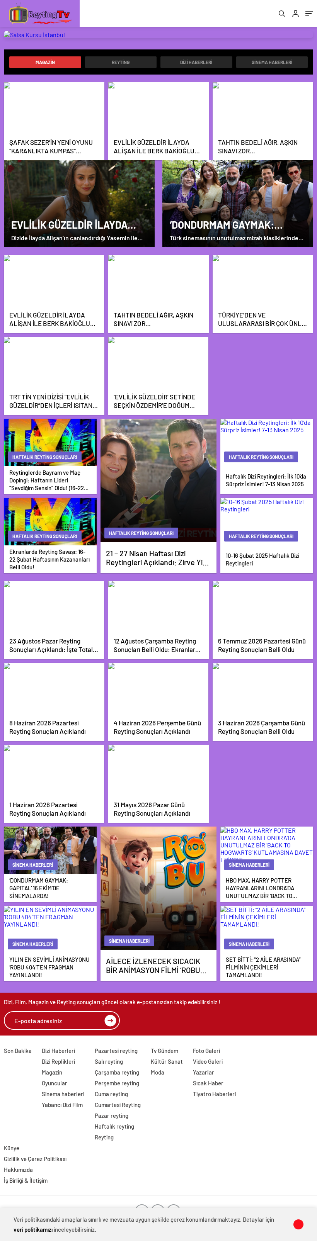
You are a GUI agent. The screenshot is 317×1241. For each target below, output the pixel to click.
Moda (157, 1072)
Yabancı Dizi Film (62, 1104)
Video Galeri (208, 1061)
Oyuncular (54, 1083)
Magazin (45, 62)
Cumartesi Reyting (118, 1104)
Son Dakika (18, 1050)
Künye (11, 1147)
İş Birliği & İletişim (26, 1180)
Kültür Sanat (167, 1061)
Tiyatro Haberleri (214, 1093)
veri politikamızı (33, 1229)
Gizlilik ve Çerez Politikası (35, 1158)
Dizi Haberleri (196, 62)
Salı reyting (109, 1061)
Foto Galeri (206, 1050)
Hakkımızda (18, 1169)
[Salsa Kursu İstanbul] (158, 34)
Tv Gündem (164, 1050)
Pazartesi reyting (116, 1050)
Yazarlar (203, 1072)
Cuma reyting (111, 1093)
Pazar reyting (111, 1115)
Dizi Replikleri (58, 1061)
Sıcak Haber (208, 1083)
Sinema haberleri (272, 62)
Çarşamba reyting (117, 1072)
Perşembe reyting (117, 1083)
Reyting (121, 62)
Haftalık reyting (114, 1126)
